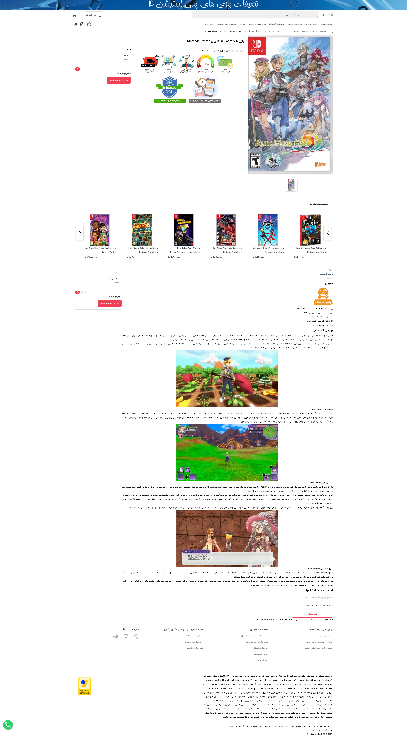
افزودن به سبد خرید (119, 80)
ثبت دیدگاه (312, 614)
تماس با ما (209, 24)
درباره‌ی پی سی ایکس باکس (318, 641)
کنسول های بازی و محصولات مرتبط (302, 24)
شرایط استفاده (261, 648)
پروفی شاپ (315, 730)
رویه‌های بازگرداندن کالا (257, 641)
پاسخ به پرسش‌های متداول (254, 635)
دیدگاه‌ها (329, 278)
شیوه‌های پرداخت (195, 648)
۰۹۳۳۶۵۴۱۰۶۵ (310, 619)
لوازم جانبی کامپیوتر (257, 24)
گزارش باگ (263, 660)
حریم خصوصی (261, 654)
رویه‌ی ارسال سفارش (194, 641)
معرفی (330, 270)
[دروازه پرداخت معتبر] (84, 695)
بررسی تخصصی (326, 274)
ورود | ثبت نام (91, 15)
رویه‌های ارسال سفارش (226, 24)
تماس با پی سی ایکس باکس (318, 648)
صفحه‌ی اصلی (325, 635)
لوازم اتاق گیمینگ (276, 24)
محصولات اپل (326, 24)
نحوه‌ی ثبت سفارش (194, 635)
